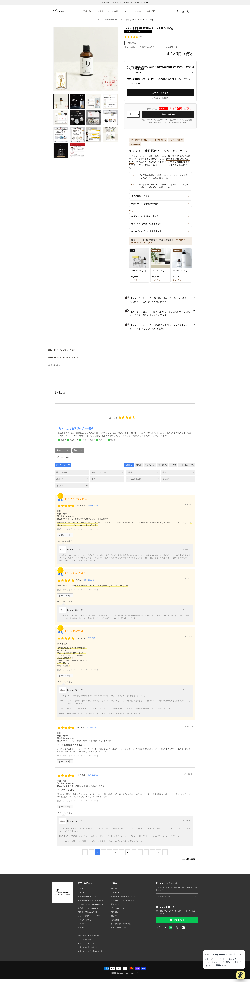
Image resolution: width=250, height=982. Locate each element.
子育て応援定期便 (84, 939)
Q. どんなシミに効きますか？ (144, 216)
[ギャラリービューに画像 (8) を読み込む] (110, 117)
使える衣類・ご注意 (140, 196)
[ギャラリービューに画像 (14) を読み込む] (77, 150)
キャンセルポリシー (118, 928)
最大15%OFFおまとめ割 (87, 943)
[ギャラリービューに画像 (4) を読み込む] (110, 101)
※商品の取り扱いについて (57, 365)
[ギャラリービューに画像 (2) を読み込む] (77, 101)
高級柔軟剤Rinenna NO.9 (87, 912)
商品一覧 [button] (87, 11)
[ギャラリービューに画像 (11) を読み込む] (93, 134)
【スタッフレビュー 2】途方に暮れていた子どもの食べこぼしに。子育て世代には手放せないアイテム (162, 312)
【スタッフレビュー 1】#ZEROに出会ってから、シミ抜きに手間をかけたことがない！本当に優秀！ (162, 299)
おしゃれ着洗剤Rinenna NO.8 (89, 916)
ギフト (80, 932)
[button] (177, 11)
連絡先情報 (115, 920)
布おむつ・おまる (84, 920)
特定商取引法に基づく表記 (121, 924)
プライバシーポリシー (119, 908)
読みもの (138, 11)
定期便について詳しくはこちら (138, 31)
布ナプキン (82, 924)
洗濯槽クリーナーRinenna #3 (89, 908)
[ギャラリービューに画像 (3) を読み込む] (93, 101)
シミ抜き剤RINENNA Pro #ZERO (90, 904)
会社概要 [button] (151, 11)
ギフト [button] (125, 11)
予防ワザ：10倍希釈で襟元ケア (145, 203)
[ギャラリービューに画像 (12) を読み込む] (110, 134)
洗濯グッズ (82, 928)
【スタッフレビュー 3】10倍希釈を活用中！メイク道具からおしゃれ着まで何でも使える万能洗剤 (162, 326)
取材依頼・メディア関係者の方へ (123, 900)
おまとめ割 (113, 11)
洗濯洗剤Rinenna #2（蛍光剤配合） (91, 900)
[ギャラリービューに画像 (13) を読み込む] (60, 150)
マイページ (82, 892)
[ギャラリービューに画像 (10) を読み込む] (77, 134)
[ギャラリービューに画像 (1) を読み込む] (60, 101)
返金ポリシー (116, 904)
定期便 (101, 11)
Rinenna (120, 973)
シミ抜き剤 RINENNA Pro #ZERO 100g (80, 529)
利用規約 (114, 912)
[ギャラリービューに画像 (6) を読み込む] (77, 117)
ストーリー (115, 892)
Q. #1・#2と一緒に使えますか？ (146, 223)
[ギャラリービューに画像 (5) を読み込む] (60, 117)
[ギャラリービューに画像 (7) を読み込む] (93, 117)
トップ (80, 889)
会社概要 (114, 889)
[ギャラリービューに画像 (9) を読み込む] (60, 134)
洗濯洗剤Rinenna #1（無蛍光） (90, 896)
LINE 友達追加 (179, 920)
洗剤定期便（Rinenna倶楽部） (89, 935)
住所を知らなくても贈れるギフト (90, 951)
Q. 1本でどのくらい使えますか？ (146, 231)
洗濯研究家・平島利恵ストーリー (123, 896)
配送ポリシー (116, 916)
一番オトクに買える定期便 (88, 947)
